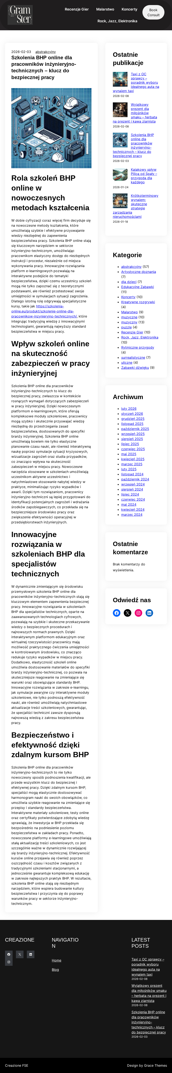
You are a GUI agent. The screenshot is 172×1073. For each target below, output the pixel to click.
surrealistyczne (133, 357)
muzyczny (129, 322)
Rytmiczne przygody (137, 347)
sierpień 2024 (132, 489)
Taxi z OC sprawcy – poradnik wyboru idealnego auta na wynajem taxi (136, 82)
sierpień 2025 (132, 439)
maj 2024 (128, 504)
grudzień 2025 (133, 419)
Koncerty (128, 297)
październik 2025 (135, 429)
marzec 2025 (131, 464)
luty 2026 (129, 408)
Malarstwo (129, 312)
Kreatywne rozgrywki (138, 302)
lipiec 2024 (130, 494)
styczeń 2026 (132, 413)
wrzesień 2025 (133, 434)
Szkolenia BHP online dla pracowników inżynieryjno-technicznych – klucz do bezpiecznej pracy (133, 145)
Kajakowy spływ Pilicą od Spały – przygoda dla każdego (144, 175)
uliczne (126, 362)
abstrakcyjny (45, 52)
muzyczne (129, 317)
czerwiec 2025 (133, 449)
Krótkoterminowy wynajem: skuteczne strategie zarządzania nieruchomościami (135, 206)
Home (56, 960)
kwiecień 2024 (133, 509)
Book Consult (153, 12)
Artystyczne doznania (138, 272)
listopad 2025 (132, 424)
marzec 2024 (131, 514)
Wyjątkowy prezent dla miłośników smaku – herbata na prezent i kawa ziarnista (135, 112)
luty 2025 (129, 469)
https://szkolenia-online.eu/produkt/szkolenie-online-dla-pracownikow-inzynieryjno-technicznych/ (44, 311)
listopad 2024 (132, 474)
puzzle (126, 327)
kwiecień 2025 (133, 459)
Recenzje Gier (132, 332)
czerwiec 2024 (133, 499)
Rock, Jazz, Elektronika (139, 337)
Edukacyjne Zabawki (137, 287)
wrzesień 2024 (133, 484)
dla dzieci (129, 282)
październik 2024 (135, 479)
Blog (55, 969)
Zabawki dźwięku (135, 367)
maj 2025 (128, 454)
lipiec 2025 (130, 444)
